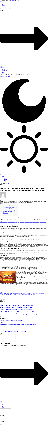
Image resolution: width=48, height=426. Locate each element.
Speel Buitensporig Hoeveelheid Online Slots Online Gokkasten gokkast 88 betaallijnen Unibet (15, 331)
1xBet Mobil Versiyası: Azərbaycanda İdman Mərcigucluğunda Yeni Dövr (17, 311)
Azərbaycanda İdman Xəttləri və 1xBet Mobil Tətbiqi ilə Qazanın (16, 307)
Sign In (9, 183)
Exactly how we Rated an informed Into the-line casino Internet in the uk (11, 320)
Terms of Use (18, 0)
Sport (2, 6)
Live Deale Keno (5, 213)
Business (3, 5)
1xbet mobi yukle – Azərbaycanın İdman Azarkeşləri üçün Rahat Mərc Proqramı (19, 314)
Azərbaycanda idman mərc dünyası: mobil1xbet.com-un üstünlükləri (16, 305)
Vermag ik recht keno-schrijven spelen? (8, 209)
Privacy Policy (12, 0)
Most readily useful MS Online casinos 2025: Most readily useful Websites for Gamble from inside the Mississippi (18, 324)
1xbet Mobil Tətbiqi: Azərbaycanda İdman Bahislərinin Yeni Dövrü (16, 309)
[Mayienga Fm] (5, 76)
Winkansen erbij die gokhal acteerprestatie (9, 210)
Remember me (3, 421)
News (3, 4)
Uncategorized (4, 3)
